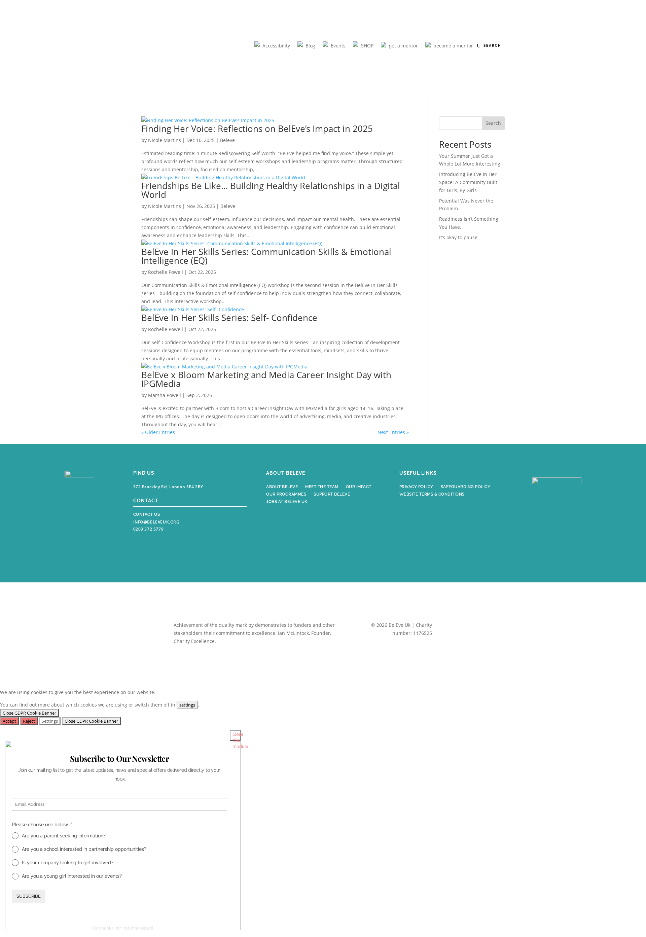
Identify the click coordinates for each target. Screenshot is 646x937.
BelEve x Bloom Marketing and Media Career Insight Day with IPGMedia (266, 379)
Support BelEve (332, 495)
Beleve (227, 140)
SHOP (367, 45)
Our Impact (358, 487)
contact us (146, 514)
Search (493, 123)
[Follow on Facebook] (71, 526)
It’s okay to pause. (459, 237)
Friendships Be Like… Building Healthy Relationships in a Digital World (270, 190)
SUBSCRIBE (28, 896)
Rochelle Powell (165, 272)
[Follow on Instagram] (85, 526)
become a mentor (453, 45)
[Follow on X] (100, 526)
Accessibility (276, 45)
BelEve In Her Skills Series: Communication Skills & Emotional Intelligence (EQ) (266, 256)
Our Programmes (286, 495)
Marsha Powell (164, 395)
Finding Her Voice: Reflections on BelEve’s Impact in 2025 (258, 128)
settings (187, 705)
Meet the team (321, 487)
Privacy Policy (416, 487)
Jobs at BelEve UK (287, 502)
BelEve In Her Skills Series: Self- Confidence (229, 318)
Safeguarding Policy (466, 487)
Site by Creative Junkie (468, 635)
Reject (29, 721)
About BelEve (282, 487)
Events (338, 45)
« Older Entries (158, 432)
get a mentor (403, 45)
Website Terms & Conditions (432, 495)
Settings (50, 721)
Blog (310, 45)
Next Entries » (393, 432)
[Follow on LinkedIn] (71, 542)
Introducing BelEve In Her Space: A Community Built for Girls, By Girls (468, 182)
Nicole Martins (164, 140)
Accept (9, 721)
